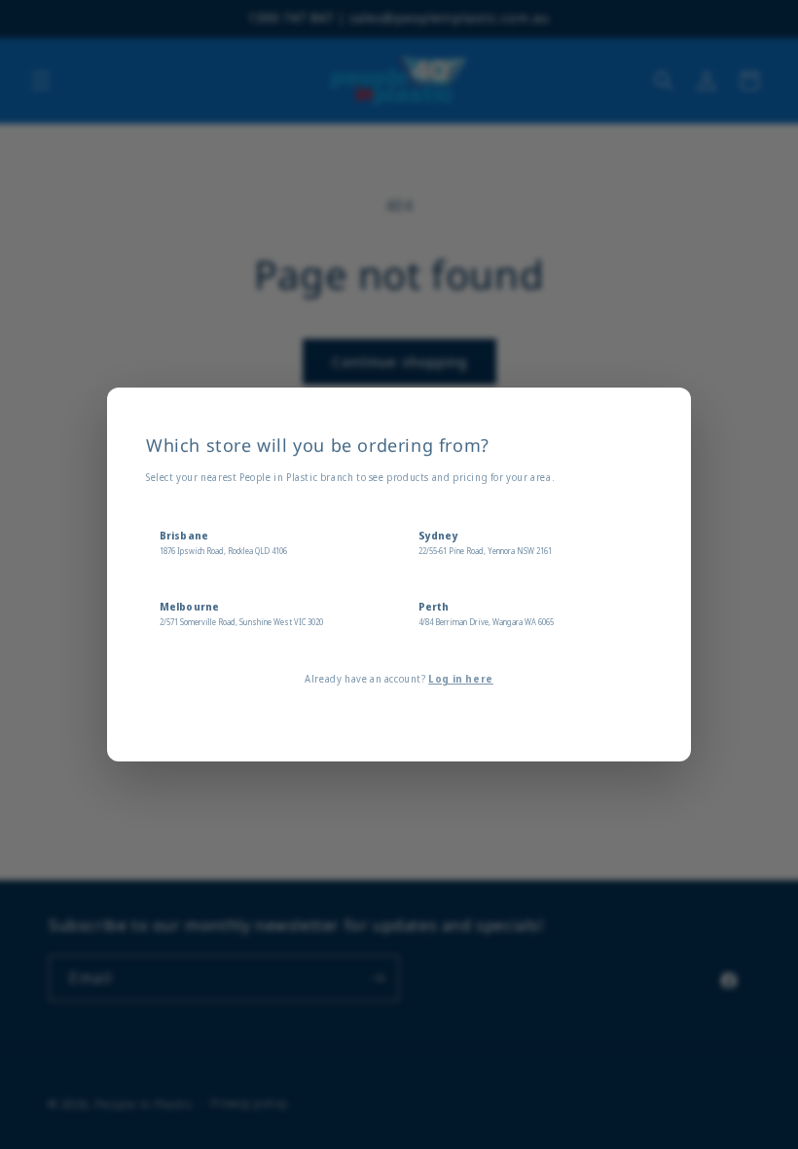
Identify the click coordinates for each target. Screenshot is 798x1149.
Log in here (460, 679)
